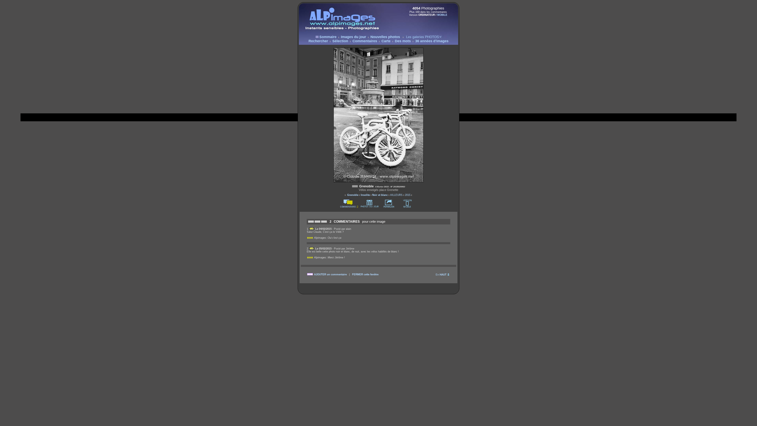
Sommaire (328, 37)
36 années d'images (431, 41)
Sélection (340, 41)
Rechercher (318, 41)
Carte (386, 41)
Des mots (403, 41)
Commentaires (364, 41)
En (441, 274)
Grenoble (352, 194)
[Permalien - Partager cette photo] (389, 206)
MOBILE (442, 14)
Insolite (365, 194)
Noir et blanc (380, 194)
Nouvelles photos (385, 37)
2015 (407, 194)
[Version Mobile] (427, 23)
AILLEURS (396, 194)
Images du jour (353, 37)
